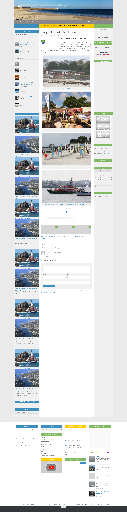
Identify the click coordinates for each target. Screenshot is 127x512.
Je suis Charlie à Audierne (20, 391)
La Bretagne (43, 451)
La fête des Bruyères (63, 236)
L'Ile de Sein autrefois (46, 450)
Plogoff (103, 483)
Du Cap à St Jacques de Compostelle (49, 455)
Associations (45, 25)
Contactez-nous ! (106, 153)
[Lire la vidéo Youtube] (51, 467)
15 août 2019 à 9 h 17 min (55, 252)
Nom (44, 274)
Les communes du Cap (62, 21)
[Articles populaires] (97, 452)
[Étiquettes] (108, 452)
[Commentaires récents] (102, 452)
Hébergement (40, 21)
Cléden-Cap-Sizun (45, 441)
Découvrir (53, 21)
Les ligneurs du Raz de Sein (47, 439)
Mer (79, 25)
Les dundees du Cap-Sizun (47, 448)
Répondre (48, 256)
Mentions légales (35, 509)
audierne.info (51, 509)
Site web (45, 280)
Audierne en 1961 (19, 242)
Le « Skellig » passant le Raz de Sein (26, 438)
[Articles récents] (92, 452)
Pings (58, 248)
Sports (84, 25)
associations (50, 218)
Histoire (78, 21)
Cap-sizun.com (44, 437)
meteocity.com (104, 138)
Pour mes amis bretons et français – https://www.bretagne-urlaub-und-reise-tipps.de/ (74, 447)
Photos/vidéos (30, 21)
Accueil (17, 21)
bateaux (55, 218)
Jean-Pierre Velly (44, 453)
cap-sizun (59, 218)
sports (71, 218)
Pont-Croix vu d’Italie (19, 292)
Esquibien (66, 25)
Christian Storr (69, 435)
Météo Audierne (98, 138)
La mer (72, 21)
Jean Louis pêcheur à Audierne (24, 445)
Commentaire (46, 264)
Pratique (84, 21)
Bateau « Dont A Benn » (80, 236)
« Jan (95, 186)
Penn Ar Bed (43, 446)
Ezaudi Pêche (44, 442)
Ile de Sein (98, 483)
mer (68, 218)
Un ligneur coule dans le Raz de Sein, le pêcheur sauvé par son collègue (103, 459)
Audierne (74, 449)
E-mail (69, 274)
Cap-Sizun (59, 25)
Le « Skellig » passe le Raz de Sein (22, 134)
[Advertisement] (103, 86)
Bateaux (52, 25)
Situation (90, 21)
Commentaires (48, 248)
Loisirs (47, 21)
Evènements (73, 25)
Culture (98, 493)
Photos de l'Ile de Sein (46, 444)
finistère (64, 218)
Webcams (22, 21)
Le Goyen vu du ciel (19, 342)
